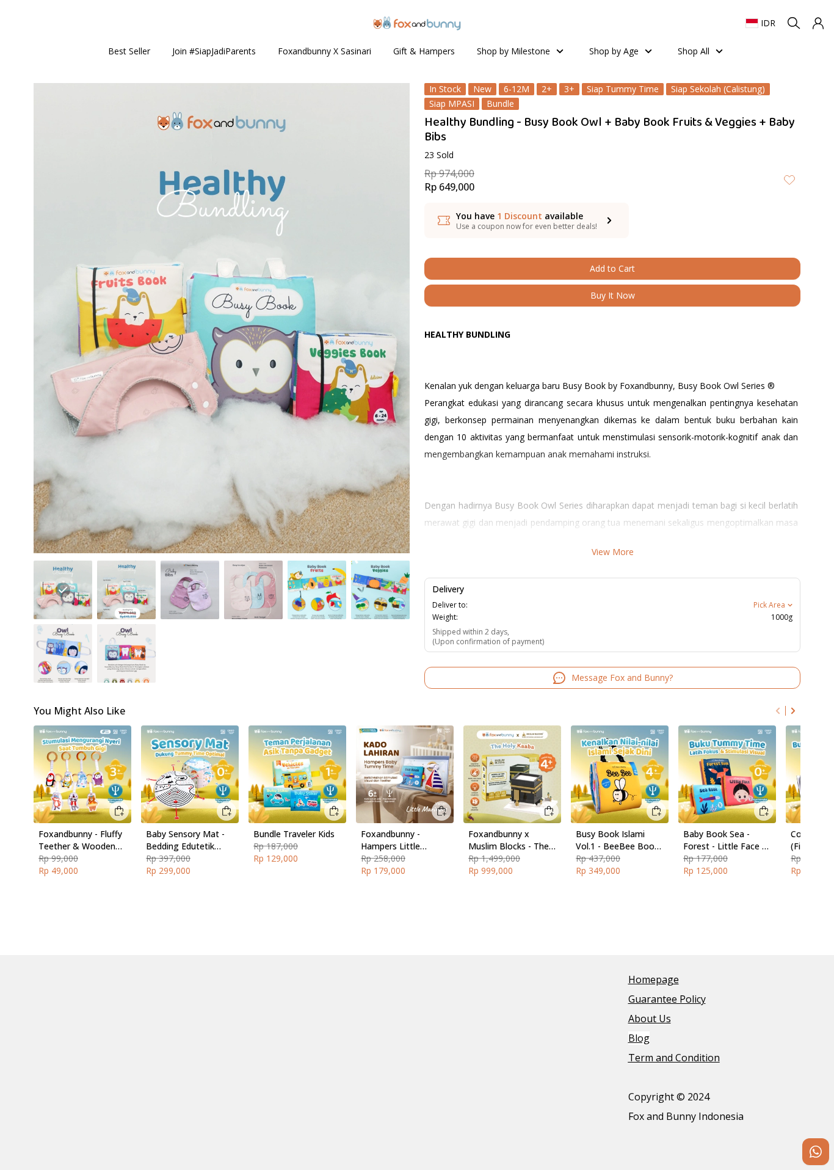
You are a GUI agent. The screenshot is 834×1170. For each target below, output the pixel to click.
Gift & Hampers (424, 51)
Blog (639, 1038)
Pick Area (769, 605)
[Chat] (815, 1151)
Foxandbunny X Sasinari (324, 51)
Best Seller (129, 51)
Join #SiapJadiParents (214, 51)
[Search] (794, 23)
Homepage (653, 979)
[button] (818, 23)
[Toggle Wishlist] (789, 180)
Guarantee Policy (667, 999)
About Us (649, 1018)
